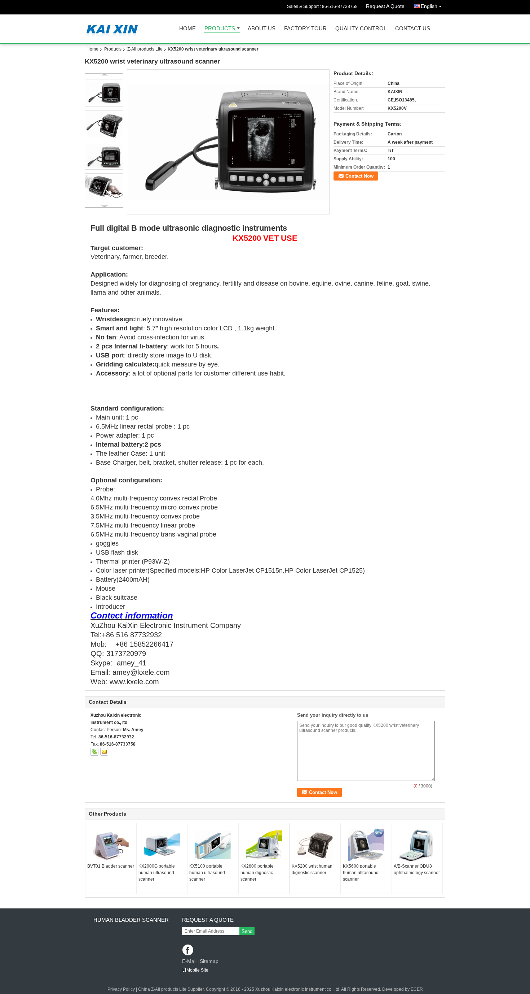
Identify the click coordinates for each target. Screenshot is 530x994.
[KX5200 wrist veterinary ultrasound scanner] (228, 141)
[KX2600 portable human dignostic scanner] (264, 845)
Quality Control (361, 28)
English (429, 6)
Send (247, 931)
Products (219, 28)
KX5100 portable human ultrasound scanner (207, 873)
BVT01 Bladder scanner (110, 866)
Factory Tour (305, 28)
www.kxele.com (134, 682)
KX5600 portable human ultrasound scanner (361, 873)
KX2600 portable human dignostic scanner (257, 873)
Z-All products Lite (145, 49)
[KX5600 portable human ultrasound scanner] (366, 845)
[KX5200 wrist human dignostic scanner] (315, 845)
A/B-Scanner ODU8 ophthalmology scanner (417, 869)
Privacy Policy (121, 989)
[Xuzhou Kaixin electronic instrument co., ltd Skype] (94, 752)
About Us (261, 28)
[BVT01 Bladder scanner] (110, 845)
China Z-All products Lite (162, 989)
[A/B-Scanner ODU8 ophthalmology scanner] (417, 845)
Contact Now (359, 176)
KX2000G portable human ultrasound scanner (156, 873)
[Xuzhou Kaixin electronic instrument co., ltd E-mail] (104, 752)
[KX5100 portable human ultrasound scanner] (212, 845)
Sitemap (209, 961)
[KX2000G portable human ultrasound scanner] (162, 845)
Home (187, 28)
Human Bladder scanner (131, 920)
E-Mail (189, 961)
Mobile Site (197, 970)
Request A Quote (385, 6)
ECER (417, 989)
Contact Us (412, 28)
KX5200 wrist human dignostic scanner (312, 869)
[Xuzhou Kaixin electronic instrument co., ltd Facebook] (188, 950)
